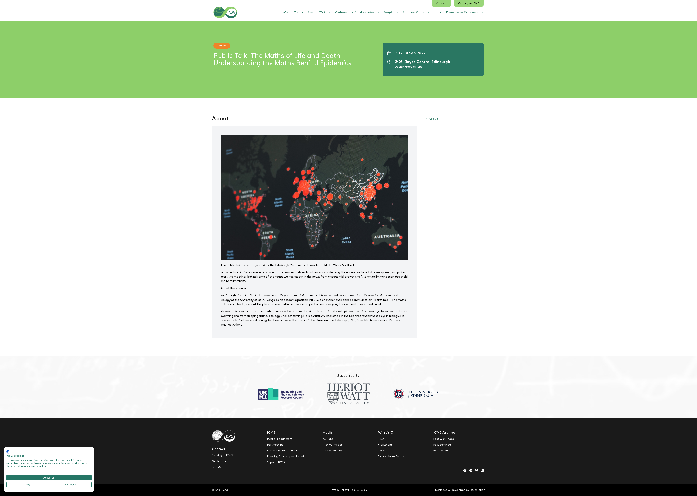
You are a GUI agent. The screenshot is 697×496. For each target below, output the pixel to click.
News (381, 450)
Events (382, 438)
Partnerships (275, 444)
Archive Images (332, 444)
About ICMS (316, 12)
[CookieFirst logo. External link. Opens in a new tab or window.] (7, 452)
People (389, 12)
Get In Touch (220, 461)
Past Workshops (443, 438)
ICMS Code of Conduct (282, 450)
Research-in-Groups (391, 456)
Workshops (385, 444)
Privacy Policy (339, 489)
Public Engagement (279, 438)
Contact (441, 3)
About (433, 119)
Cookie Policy (358, 489)
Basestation (477, 489)
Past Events (441, 450)
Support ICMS (276, 462)
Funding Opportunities (420, 12)
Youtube (328, 438)
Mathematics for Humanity (354, 12)
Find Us (216, 467)
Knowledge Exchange (462, 12)
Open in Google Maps (408, 66)
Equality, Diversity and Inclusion (287, 456)
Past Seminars (442, 444)
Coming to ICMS (468, 3)
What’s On (290, 12)
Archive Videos (332, 450)
